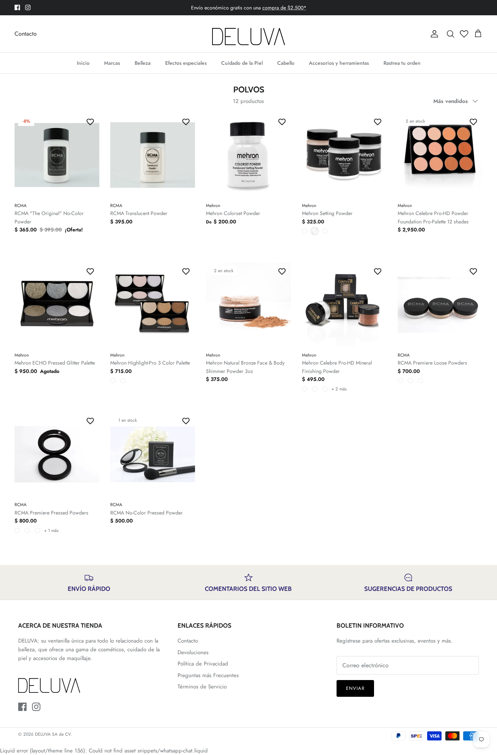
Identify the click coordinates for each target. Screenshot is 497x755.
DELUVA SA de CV (53, 734)
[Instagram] (28, 7)
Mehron (213, 205)
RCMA (21, 205)
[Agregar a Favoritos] (90, 122)
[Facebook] (17, 7)
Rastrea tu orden (402, 63)
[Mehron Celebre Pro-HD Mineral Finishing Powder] (344, 304)
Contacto (26, 33)
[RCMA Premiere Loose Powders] (440, 304)
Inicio (83, 63)
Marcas (112, 63)
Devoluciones (193, 652)
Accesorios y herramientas (339, 63)
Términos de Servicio (202, 687)
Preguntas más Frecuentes (208, 675)
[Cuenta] (433, 33)
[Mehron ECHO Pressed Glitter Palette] (57, 304)
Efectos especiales (186, 63)
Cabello (285, 63)
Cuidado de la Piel (242, 63)
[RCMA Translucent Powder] (152, 155)
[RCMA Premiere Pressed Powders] (57, 454)
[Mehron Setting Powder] (344, 155)
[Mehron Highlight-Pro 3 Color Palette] (152, 304)
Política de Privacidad (203, 664)
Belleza (143, 63)
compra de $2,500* (284, 7)
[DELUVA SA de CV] (248, 34)
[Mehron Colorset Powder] (248, 155)
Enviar (355, 688)
